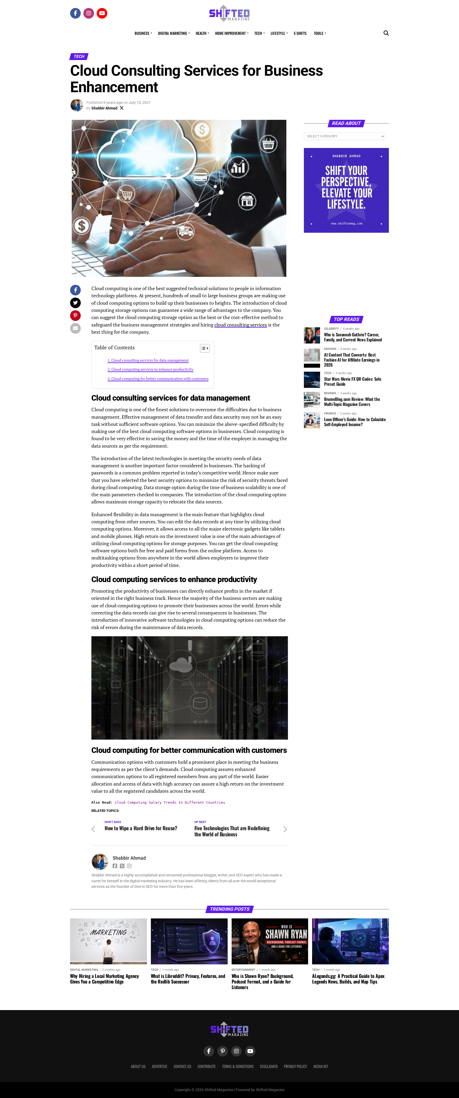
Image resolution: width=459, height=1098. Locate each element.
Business (142, 33)
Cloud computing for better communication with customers (160, 378)
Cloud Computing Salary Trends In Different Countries (170, 802)
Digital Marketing (172, 33)
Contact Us (182, 1066)
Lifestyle (278, 33)
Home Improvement (230, 33)
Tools (318, 33)
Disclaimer (269, 1066)
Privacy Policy (295, 1066)
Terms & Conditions (238, 1066)
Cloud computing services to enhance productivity (152, 369)
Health (201, 33)
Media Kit (320, 1066)
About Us (138, 1066)
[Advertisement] (346, 274)
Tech (258, 33)
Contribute (207, 1066)
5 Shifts (300, 33)
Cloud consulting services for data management (150, 360)
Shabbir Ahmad (104, 108)
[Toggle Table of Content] (202, 348)
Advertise (159, 1066)
